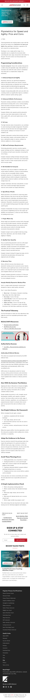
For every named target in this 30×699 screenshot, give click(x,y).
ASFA (12, 695)
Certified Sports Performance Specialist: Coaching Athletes (8, 519)
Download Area (6, 650)
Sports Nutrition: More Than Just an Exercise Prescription (22, 517)
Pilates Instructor (7, 605)
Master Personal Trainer (8, 593)
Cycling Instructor (7, 624)
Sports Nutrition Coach (8, 612)
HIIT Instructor (6, 620)
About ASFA (5, 635)
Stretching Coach (7, 615)
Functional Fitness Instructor (9, 629)
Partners (5, 645)
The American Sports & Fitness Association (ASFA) (13, 360)
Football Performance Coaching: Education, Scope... (12, 569)
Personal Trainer (6, 595)
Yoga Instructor (6, 617)
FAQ (4, 657)
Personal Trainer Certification (11, 324)
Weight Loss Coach (7, 610)
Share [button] (3, 39)
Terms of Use (6, 665)
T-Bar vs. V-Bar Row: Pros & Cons (12, 328)
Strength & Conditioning (8, 603)
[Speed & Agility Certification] (15, 335)
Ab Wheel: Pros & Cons (10, 326)
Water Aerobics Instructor (9, 622)
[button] (2, 5)
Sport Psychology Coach (8, 627)
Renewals (5, 638)
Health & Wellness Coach (9, 600)
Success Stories (6, 640)
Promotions (5, 652)
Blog (4, 660)
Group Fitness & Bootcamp (9, 598)
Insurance (5, 648)
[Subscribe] (20, 540)
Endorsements (6, 643)
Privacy (4, 662)
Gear (4, 655)
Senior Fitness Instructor (8, 607)
